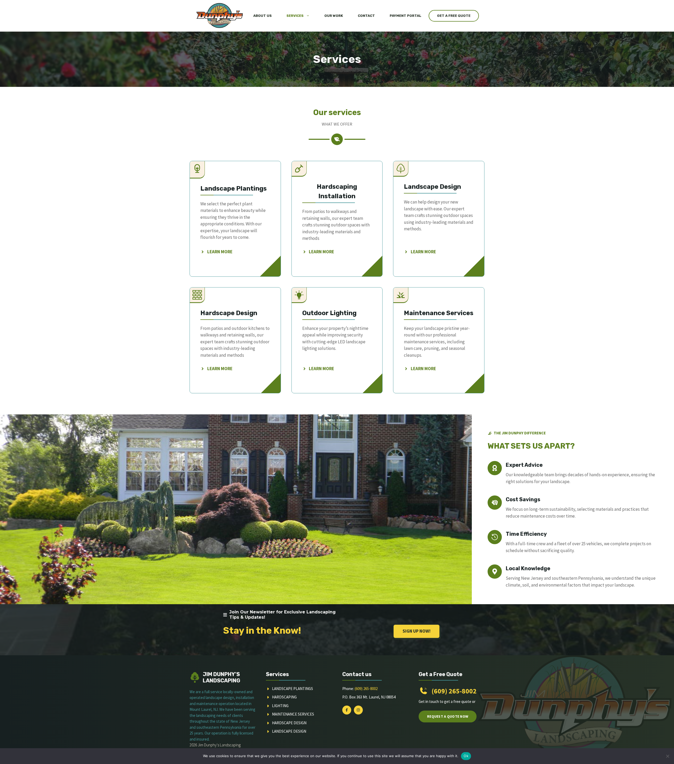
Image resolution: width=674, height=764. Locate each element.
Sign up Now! (416, 631)
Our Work (333, 16)
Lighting (280, 705)
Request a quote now (447, 716)
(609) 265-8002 (366, 688)
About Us (262, 16)
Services (295, 16)
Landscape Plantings (292, 688)
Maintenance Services (293, 714)
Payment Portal (405, 16)
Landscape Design (289, 731)
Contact (366, 16)
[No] (667, 756)
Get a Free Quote (453, 16)
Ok (466, 756)
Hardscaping (284, 696)
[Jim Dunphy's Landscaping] (219, 16)
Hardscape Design (289, 722)
